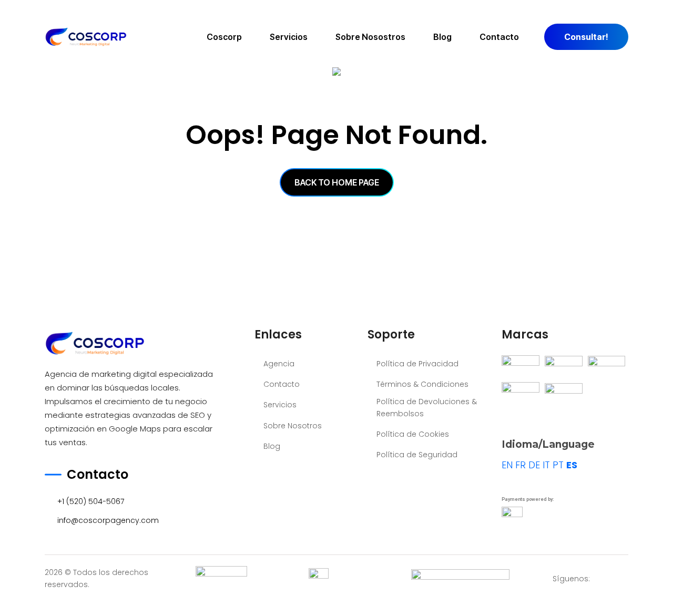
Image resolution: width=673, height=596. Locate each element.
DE (534, 464)
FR (520, 464)
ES (571, 464)
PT (558, 464)
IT (546, 464)
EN (507, 464)
